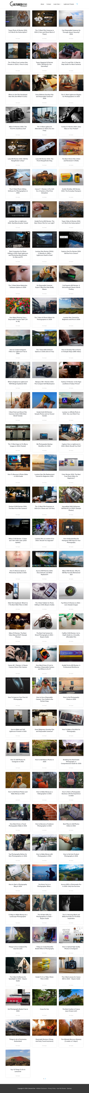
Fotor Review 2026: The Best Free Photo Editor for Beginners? (71, 476)
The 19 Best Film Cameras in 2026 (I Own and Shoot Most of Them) (44, 32)
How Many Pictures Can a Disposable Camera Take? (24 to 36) (17, 319)
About (42, 4)
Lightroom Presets (69, 4)
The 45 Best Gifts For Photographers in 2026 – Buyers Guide (44, 916)
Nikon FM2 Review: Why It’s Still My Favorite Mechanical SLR (71, 572)
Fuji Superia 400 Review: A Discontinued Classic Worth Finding (71, 287)
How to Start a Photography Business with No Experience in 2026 (71, 794)
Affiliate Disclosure (41, 1088)
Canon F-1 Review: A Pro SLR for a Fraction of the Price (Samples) (44, 191)
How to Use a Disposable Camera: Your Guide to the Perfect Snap (44, 699)
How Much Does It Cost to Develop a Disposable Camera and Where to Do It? (44, 667)
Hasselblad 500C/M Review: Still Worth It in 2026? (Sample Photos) (71, 508)
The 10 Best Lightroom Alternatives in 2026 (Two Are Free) (44, 128)
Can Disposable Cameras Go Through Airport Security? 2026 (71, 32)
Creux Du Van (44, 1009)
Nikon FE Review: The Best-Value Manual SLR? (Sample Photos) (18, 635)
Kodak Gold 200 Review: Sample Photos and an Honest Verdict (44, 414)
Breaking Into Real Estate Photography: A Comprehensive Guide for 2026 (71, 761)
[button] (77, 4)
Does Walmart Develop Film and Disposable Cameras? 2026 (44, 96)
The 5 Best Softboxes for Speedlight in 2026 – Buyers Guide (18, 979)
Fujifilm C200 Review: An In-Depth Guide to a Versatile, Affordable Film (71, 635)
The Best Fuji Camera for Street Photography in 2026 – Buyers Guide (44, 635)
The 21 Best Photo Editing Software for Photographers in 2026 (18, 191)
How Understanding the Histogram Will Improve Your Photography (71, 540)
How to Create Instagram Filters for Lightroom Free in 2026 (18, 351)
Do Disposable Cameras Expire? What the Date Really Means (44, 287)
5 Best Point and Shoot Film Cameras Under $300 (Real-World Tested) (18, 414)
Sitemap (69, 1088)
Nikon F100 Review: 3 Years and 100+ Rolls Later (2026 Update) (18, 540)
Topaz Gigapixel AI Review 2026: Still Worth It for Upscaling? (44, 64)
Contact (49, 4)
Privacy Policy (52, 1088)
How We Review (61, 1088)
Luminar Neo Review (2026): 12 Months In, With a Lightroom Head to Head (44, 253)
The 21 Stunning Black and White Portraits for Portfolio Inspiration (71, 916)
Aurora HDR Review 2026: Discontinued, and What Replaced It (44, 572)
